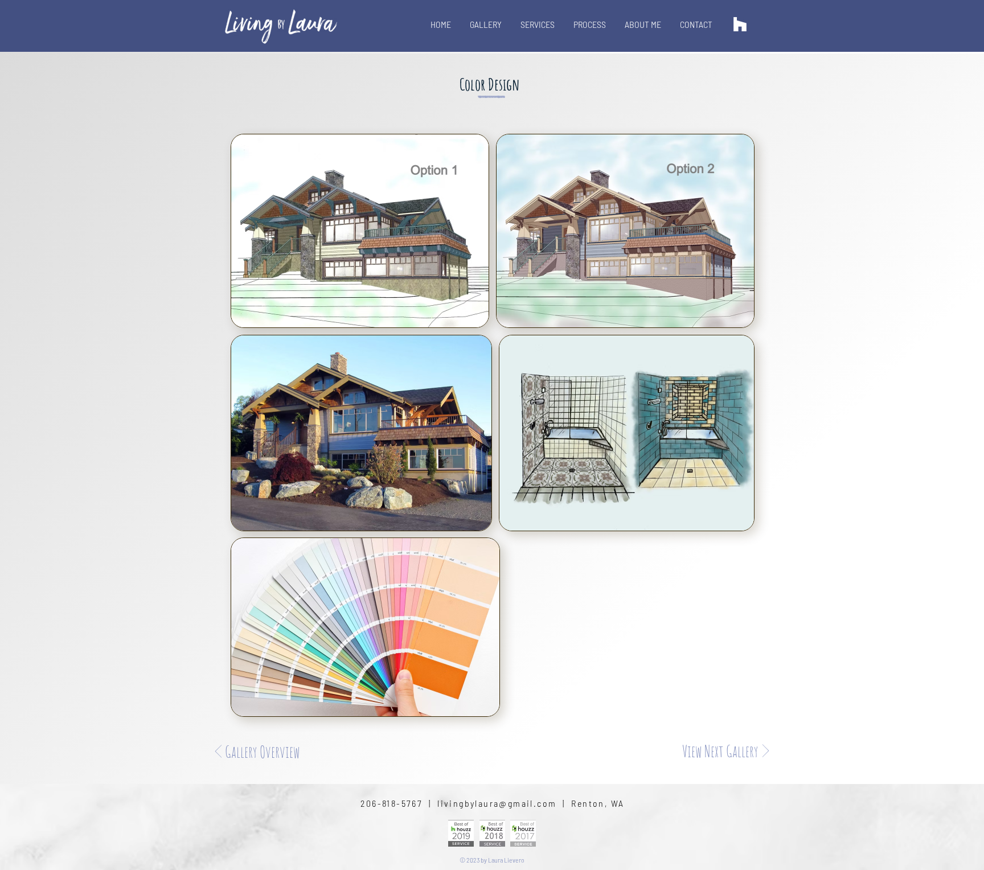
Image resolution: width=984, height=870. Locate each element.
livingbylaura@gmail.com (496, 803)
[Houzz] (740, 24)
